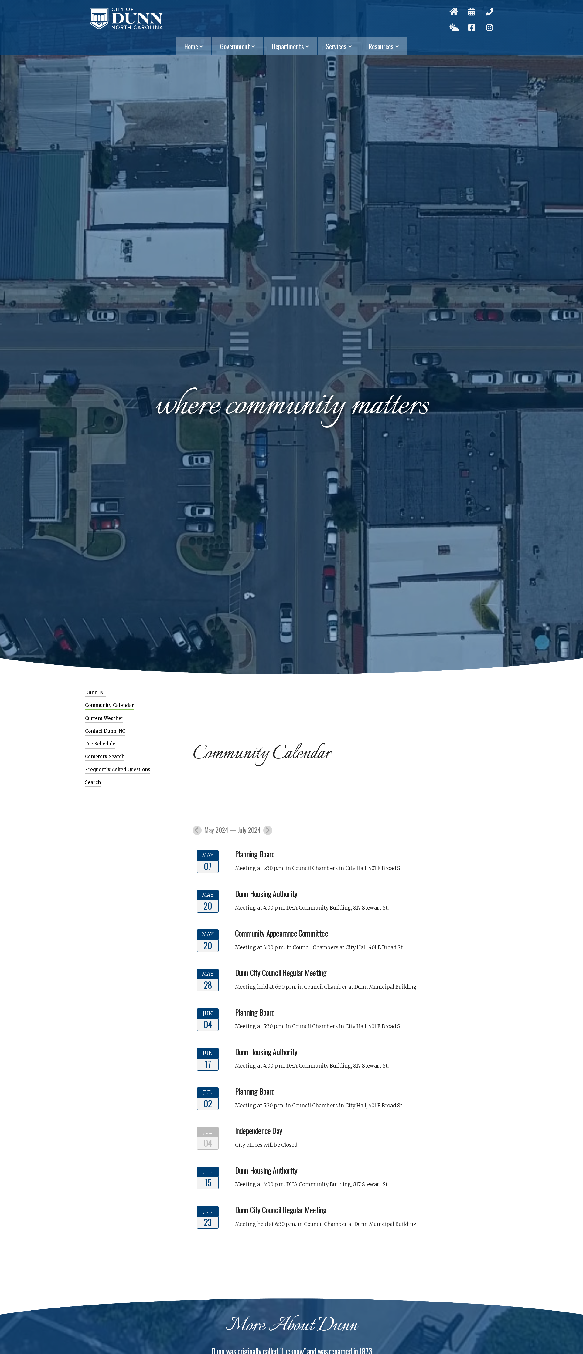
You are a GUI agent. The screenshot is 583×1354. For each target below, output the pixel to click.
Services (336, 46)
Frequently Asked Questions (117, 769)
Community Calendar (109, 705)
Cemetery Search (104, 756)
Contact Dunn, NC (105, 731)
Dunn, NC (95, 692)
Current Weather (104, 718)
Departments (288, 46)
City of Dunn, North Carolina (126, 18)
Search (93, 782)
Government (235, 46)
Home (191, 46)
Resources (381, 46)
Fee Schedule (100, 744)
